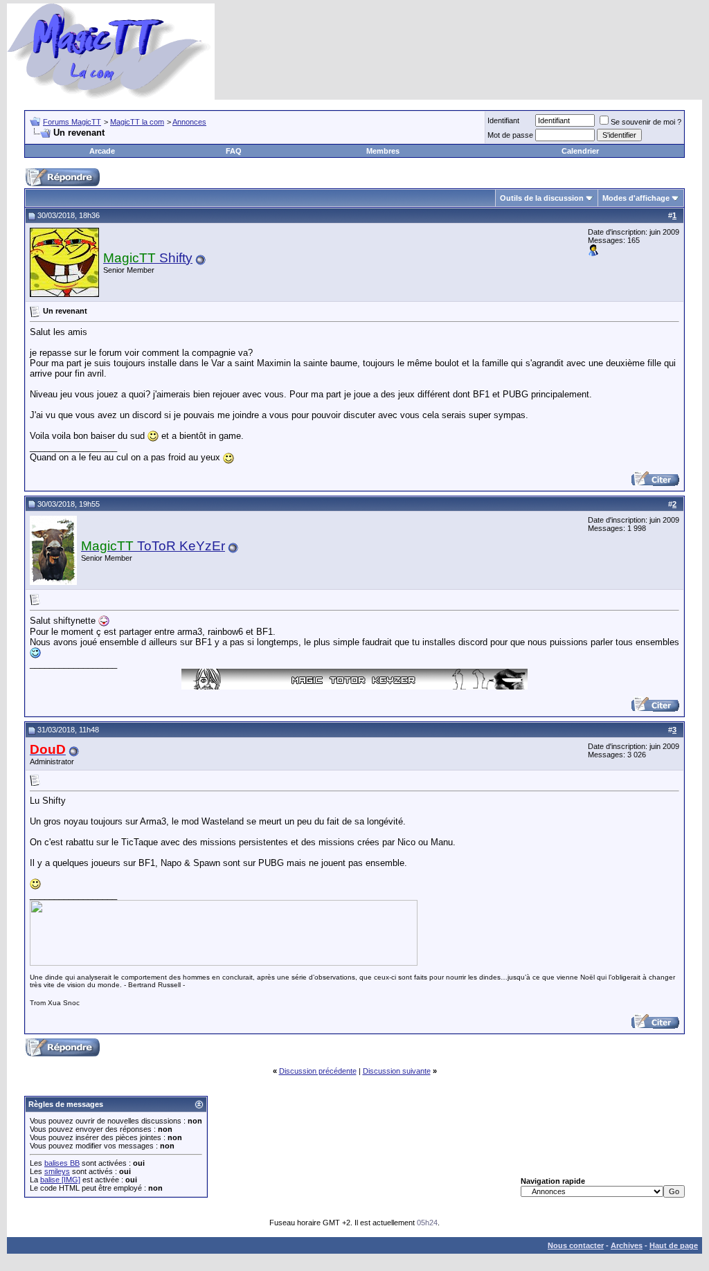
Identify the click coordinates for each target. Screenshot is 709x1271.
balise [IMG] (60, 1179)
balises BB (62, 1163)
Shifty (147, 258)
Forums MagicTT (72, 122)
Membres (383, 151)
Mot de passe (510, 135)
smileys (57, 1171)
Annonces (189, 122)
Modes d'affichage (636, 198)
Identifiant (503, 120)
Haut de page (673, 1245)
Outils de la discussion (542, 198)
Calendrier (580, 151)
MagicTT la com (137, 122)
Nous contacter (576, 1245)
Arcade (102, 151)
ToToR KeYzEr (153, 546)
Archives (627, 1245)
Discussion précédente (318, 1071)
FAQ (234, 151)
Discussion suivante (397, 1071)
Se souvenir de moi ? (646, 122)
